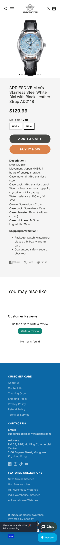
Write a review (30, 331)
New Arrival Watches (21, 479)
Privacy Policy (17, 404)
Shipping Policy (18, 398)
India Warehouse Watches (24, 495)
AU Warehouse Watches (23, 500)
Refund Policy (16, 409)
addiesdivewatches (31, 514)
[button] (19, 74)
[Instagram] (15, 464)
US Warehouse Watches (23, 489)
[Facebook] (10, 464)
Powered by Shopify (21, 518)
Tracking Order (17, 393)
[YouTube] (26, 464)
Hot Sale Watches (19, 484)
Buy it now (30, 149)
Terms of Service (18, 414)
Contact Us (15, 388)
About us (13, 382)
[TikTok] (21, 464)
